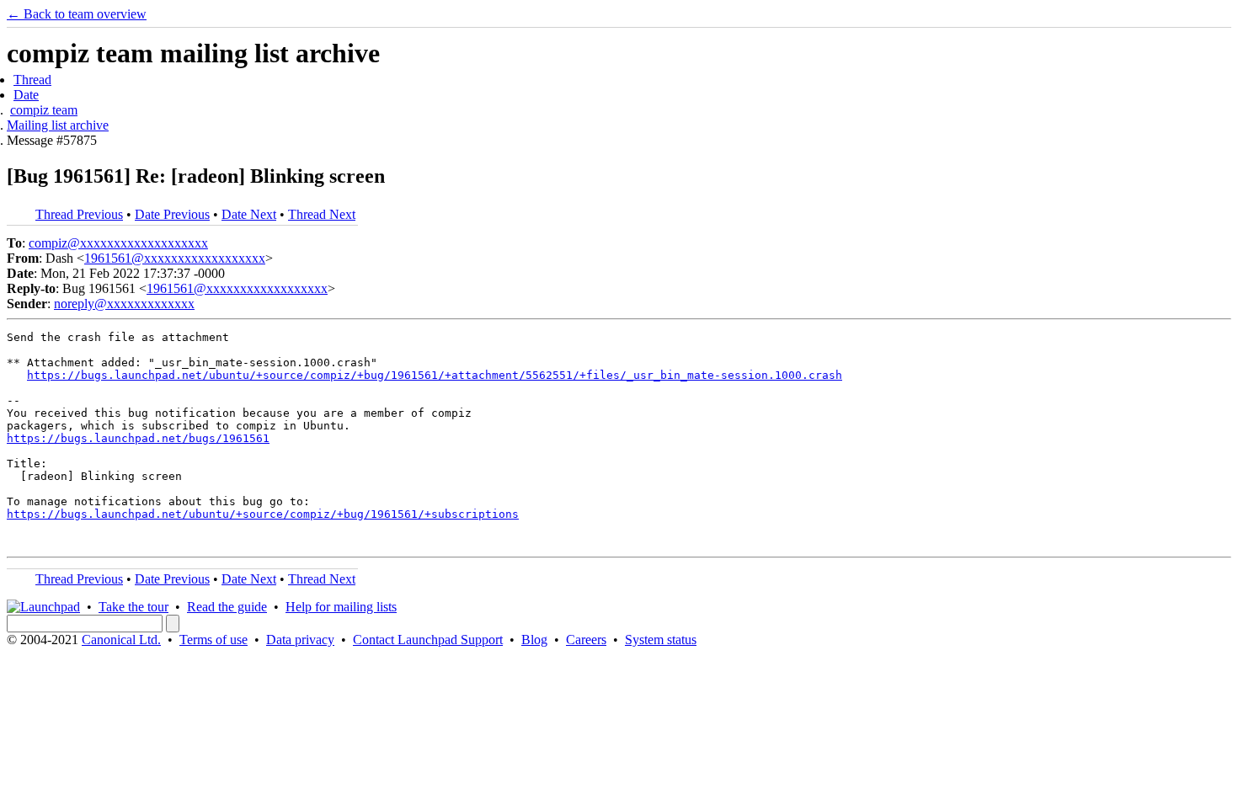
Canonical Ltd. (121, 639)
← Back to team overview (77, 14)
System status (660, 639)
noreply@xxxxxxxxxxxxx (124, 303)
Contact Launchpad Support (428, 639)
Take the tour (133, 607)
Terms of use (213, 639)
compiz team (43, 110)
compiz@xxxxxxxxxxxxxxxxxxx (118, 243)
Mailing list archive (58, 125)
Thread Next (321, 214)
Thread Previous (79, 214)
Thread (32, 79)
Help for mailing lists (341, 607)
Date (26, 95)
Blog (534, 639)
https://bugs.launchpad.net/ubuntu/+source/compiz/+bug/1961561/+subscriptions (263, 514)
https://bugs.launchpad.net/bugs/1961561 (138, 438)
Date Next (248, 214)
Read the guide (227, 607)
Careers (586, 639)
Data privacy (300, 639)
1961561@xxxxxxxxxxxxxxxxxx (174, 258)
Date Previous (172, 214)
